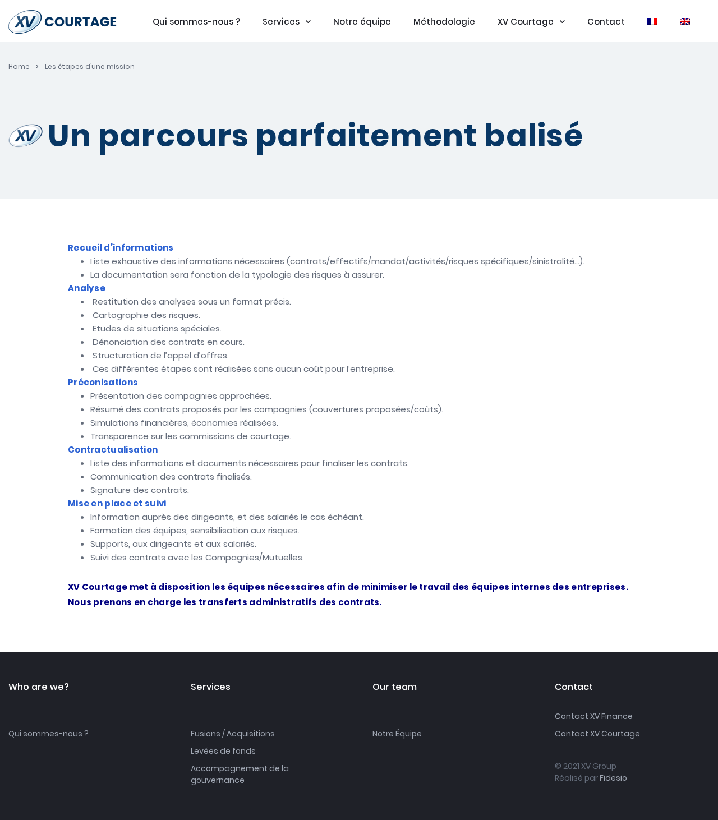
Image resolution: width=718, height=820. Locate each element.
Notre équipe (362, 21)
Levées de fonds (223, 751)
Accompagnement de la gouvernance (240, 774)
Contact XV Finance (594, 716)
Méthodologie (444, 21)
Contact (606, 21)
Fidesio (613, 778)
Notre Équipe (397, 733)
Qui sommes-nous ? (196, 21)
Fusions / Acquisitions (233, 733)
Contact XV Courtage (597, 733)
